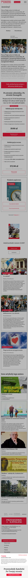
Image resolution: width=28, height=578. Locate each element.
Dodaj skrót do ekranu (14, 574)
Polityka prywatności (22, 554)
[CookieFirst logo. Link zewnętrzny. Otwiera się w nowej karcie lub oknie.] (3, 556)
